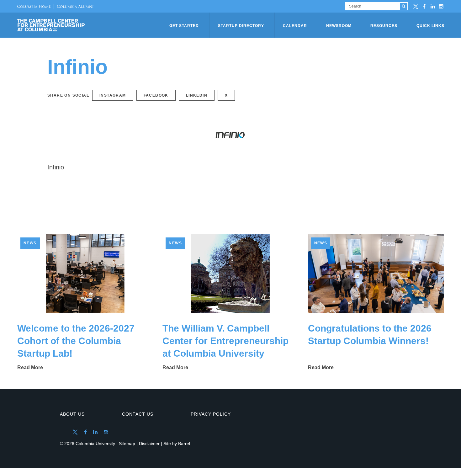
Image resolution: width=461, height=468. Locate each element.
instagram (112, 95)
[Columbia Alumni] (73, 6)
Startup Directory (241, 26)
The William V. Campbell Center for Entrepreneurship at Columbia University (225, 341)
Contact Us (137, 414)
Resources (383, 26)
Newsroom (339, 26)
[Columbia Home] (33, 6)
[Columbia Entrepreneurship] (89, 25)
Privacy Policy (211, 414)
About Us (72, 414)
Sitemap (127, 443)
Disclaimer (149, 443)
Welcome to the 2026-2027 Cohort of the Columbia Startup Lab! (76, 341)
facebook (156, 95)
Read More (30, 367)
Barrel (184, 443)
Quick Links (430, 26)
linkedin (196, 95)
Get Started (184, 26)
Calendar (295, 26)
